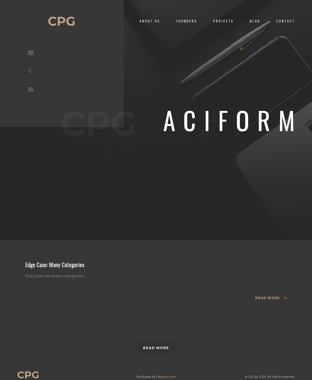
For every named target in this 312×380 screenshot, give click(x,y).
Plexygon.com (166, 376)
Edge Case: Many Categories (54, 264)
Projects (223, 21)
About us (150, 21)
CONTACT (285, 21)
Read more (267, 298)
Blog (255, 21)
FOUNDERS (186, 21)
